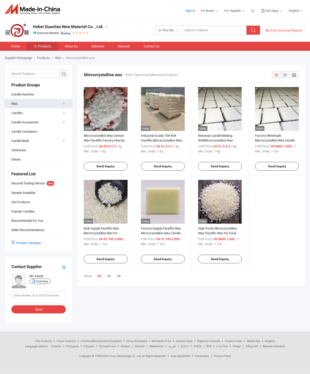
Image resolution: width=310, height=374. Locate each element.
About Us (71, 46)
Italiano (125, 346)
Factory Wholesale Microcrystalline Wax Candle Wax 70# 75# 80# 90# (275, 140)
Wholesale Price (161, 341)
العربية (172, 346)
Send (38, 309)
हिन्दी (209, 346)
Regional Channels (208, 341)
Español (56, 346)
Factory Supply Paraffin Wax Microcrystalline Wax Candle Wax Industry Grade (161, 233)
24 (99, 276)
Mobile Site (253, 341)
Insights (270, 341)
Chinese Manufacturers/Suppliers (101, 341)
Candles (17, 113)
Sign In (190, 10)
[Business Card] (64, 267)
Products (44, 46)
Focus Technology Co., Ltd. (125, 356)
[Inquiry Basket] (253, 10)
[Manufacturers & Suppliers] (34, 9)
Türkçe (237, 346)
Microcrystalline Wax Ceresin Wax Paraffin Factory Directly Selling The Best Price (104, 140)
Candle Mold (20, 141)
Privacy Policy (222, 356)
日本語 (198, 346)
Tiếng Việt (251, 346)
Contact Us (151, 46)
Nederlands (157, 346)
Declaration (202, 356)
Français (89, 346)
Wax (14, 103)
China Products (66, 341)
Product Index (233, 341)
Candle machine (22, 94)
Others (16, 159)
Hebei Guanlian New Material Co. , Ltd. (68, 26)
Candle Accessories (25, 122)
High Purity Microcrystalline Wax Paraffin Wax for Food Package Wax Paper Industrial (219, 233)
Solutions (97, 46)
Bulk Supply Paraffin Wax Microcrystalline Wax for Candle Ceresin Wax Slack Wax (105, 233)
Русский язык (107, 346)
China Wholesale (136, 341)
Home (15, 46)
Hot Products (44, 341)
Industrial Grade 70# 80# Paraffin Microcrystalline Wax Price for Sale (161, 140)
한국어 (185, 346)
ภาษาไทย (222, 346)
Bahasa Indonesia (274, 346)
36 (109, 276)
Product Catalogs (28, 243)
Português (72, 346)
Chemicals (18, 150)
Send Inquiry (105, 166)
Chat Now (42, 281)
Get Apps (272, 10)
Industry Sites (184, 341)
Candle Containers (24, 131)
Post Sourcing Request (286, 30)
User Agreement (180, 356)
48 (119, 276)
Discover (124, 46)
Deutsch (140, 346)
